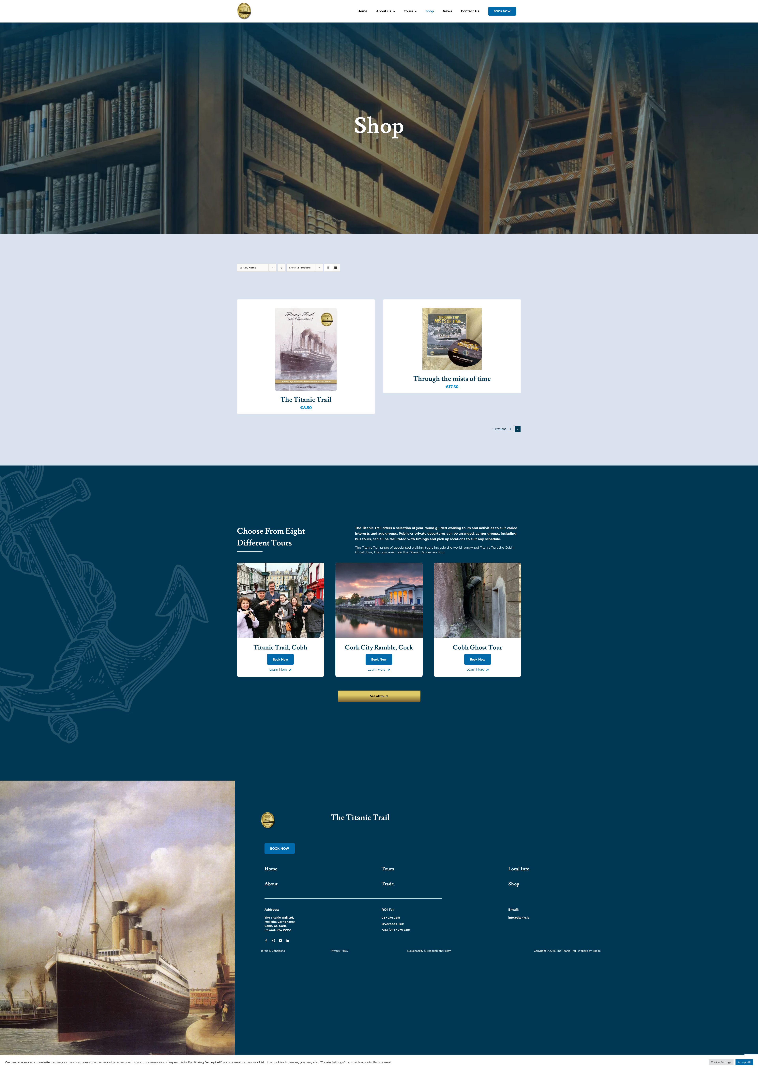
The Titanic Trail (305, 399)
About (271, 884)
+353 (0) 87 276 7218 (396, 929)
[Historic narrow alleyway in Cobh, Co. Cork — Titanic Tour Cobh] (477, 564)
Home (271, 869)
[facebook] (266, 940)
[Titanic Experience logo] (268, 813)
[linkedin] (287, 940)
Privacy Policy (339, 950)
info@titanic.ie (518, 917)
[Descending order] (281, 268)
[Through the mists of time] (452, 339)
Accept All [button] (744, 1062)
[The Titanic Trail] (306, 349)
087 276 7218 (391, 917)
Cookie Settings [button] (721, 1062)
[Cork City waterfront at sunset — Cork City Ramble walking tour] (379, 564)
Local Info (518, 869)
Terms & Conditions (273, 950)
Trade (388, 884)
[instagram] (273, 940)
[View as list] (336, 267)
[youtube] (280, 940)
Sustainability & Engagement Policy (429, 950)
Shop (513, 884)
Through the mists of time (452, 378)
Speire (597, 950)
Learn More (280, 669)
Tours (388, 869)
